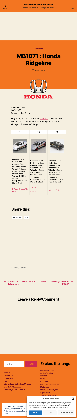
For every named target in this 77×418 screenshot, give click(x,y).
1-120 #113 (34, 187)
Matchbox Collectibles (49, 384)
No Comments (40, 70)
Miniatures (38, 49)
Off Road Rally (54, 190)
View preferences (66, 412)
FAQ (5, 381)
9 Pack (33, 191)
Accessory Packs (47, 370)
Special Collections (48, 395)
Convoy (43, 376)
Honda (16, 268)
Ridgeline (22, 268)
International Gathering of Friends (17, 384)
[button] (73, 399)
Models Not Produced (12, 387)
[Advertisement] (38, 26)
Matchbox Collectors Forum (38, 5)
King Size (44, 381)
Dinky (42, 379)
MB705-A (44, 118)
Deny (50, 412)
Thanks (7, 373)
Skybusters (45, 393)
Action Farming (46, 373)
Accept (35, 412)
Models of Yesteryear (49, 390)
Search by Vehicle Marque (14, 390)
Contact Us (8, 376)
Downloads (8, 378)
